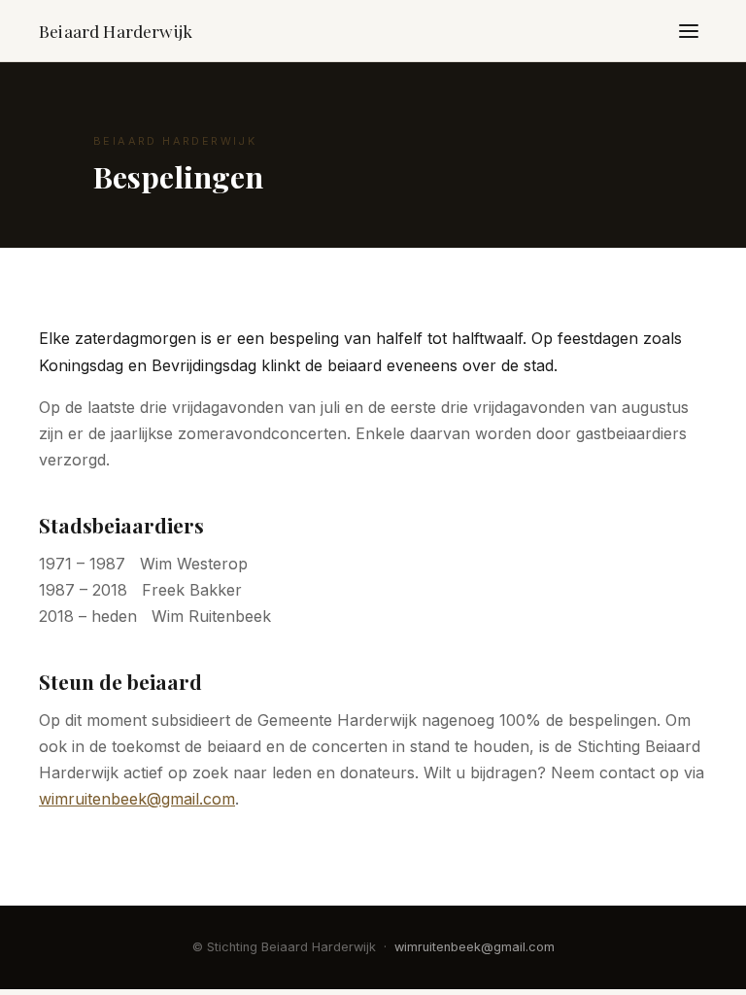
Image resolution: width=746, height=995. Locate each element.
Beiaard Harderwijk (115, 30)
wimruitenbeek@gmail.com (137, 798)
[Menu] (688, 31)
